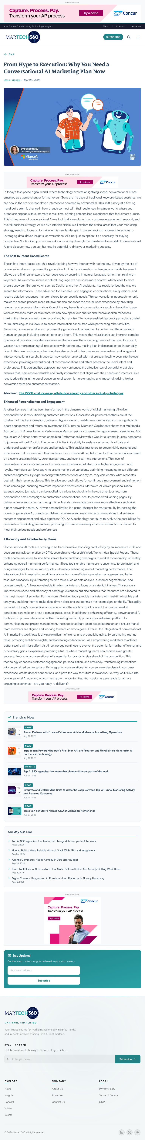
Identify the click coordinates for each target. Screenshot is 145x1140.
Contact (120, 26)
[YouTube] (137, 1132)
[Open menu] (137, 37)
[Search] (128, 37)
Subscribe (113, 37)
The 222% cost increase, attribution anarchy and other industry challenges (71, 393)
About (106, 26)
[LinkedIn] (122, 1132)
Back (11, 54)
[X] (129, 1132)
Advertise (136, 26)
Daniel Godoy (12, 79)
